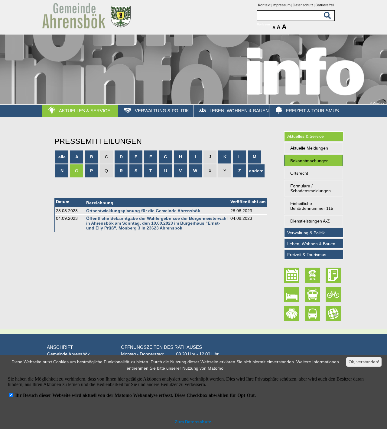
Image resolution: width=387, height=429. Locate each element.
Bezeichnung (99, 202)
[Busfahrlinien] (313, 313)
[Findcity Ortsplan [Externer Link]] (334, 313)
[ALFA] (313, 275)
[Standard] (87, 27)
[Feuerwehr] (313, 294)
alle (62, 156)
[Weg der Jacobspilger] (292, 313)
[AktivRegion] (334, 294)
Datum (62, 201)
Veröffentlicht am (247, 201)
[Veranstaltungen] (292, 275)
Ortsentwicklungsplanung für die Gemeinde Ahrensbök (143, 210)
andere (256, 170)
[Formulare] (334, 275)
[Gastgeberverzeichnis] (292, 294)
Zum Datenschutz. (193, 421)
